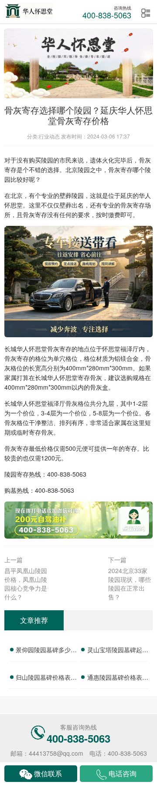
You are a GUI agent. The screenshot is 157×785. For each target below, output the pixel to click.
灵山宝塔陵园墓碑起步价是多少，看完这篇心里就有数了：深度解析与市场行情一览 (117, 651)
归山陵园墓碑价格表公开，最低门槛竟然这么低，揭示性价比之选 (46, 678)
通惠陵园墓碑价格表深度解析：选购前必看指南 (117, 678)
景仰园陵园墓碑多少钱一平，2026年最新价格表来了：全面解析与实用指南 (46, 651)
